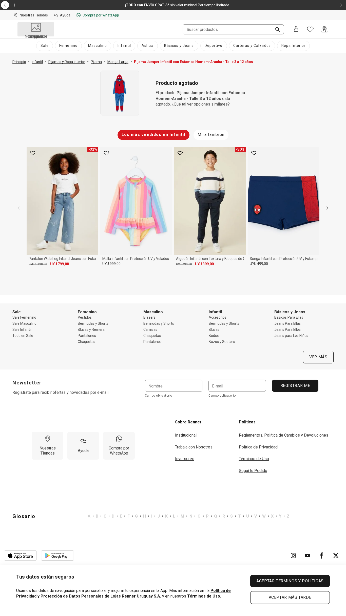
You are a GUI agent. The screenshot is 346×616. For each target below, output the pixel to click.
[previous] (18, 208)
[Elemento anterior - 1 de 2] (5, 5)
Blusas (214, 329)
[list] (189, 516)
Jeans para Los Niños (291, 336)
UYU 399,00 (204, 264)
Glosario (23, 516)
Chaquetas (86, 342)
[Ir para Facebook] (322, 555)
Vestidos (85, 317)
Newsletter (27, 383)
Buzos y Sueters (222, 342)
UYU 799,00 (59, 264)
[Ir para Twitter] (336, 555)
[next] (327, 208)
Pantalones (87, 336)
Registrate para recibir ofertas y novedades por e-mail (60, 392)
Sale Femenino (24, 317)
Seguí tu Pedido (253, 470)
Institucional (186, 435)
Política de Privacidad (258, 447)
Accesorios (217, 317)
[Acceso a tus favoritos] (310, 29)
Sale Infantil (21, 329)
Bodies (214, 336)
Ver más (318, 357)
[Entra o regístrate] (296, 29)
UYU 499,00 (259, 264)
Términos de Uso (254, 458)
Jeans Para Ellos (287, 329)
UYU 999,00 (111, 264)
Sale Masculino (24, 323)
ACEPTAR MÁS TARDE (290, 597)
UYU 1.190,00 (38, 264)
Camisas (150, 329)
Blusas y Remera (91, 329)
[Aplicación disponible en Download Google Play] (57, 555)
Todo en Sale (22, 336)
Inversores (184, 458)
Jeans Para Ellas (287, 323)
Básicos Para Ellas (288, 317)
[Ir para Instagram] (293, 555)
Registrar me (295, 385)
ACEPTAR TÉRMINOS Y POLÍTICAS (290, 581)
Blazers (149, 317)
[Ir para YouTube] (307, 555)
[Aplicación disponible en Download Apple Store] (20, 555)
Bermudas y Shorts (93, 323)
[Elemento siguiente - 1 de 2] (341, 5)
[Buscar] (275, 29)
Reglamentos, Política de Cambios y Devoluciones (283, 435)
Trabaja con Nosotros (194, 447)
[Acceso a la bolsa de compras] (324, 29)
